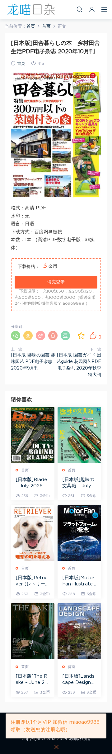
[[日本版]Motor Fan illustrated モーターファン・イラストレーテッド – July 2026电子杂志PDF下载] (79, 533)
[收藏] (81, 335)
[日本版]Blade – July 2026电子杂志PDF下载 (32, 483)
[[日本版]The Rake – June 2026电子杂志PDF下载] (32, 631)
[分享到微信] (15, 335)
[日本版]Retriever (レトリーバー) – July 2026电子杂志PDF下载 (33, 581)
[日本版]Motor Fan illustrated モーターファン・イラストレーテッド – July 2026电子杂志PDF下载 (79, 581)
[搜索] (79, 9)
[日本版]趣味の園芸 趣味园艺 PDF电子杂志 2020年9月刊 (33, 361)
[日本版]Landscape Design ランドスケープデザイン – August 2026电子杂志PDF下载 (79, 680)
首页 (21, 64)
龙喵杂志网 (31, 9)
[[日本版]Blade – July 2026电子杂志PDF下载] (32, 435)
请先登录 (56, 282)
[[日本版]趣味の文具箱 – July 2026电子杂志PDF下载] (79, 435)
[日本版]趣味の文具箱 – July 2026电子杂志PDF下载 (79, 483)
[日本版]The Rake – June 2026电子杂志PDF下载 (32, 680)
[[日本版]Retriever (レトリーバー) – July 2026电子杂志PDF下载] (32, 533)
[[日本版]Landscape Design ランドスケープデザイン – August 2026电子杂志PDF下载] (79, 631)
